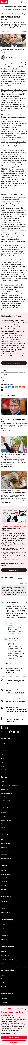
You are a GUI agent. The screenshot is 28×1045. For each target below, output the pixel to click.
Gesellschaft (4, 751)
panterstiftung (5, 855)
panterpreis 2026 (6, 858)
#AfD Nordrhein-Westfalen (11, 372)
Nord (2, 766)
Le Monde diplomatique (8, 959)
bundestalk (4, 870)
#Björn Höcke (4, 374)
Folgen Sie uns (4, 732)
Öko (2, 747)
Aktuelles (3, 812)
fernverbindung (5, 874)
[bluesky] (14, 732)
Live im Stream (5, 932)
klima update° (5, 878)
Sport (2, 758)
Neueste (20, 578)
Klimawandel (4, 789)
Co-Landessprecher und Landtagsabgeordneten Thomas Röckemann (11, 138)
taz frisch (3, 905)
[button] (26, 2)
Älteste (25, 578)
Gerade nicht (19, 1008)
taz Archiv (4, 963)
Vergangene (4, 935)
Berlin (2, 762)
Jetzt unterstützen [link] (14, 363)
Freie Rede (4, 885)
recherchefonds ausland (8, 851)
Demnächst (4, 924)
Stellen (3, 824)
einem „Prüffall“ (13, 92)
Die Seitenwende (6, 820)
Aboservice (4, 1002)
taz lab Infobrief (5, 912)
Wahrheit (3, 770)
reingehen (4, 889)
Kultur (2, 754)
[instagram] (18, 732)
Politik (3, 743)
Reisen (3, 975)
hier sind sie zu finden (9, 594)
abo (2, 839)
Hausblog (4, 816)
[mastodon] (10, 732)
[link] (2, 6)
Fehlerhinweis (20, 378)
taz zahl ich (4, 847)
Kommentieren (12, 378)
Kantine (3, 979)
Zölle (2, 781)
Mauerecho (4, 882)
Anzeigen (3, 986)
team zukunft (4, 901)
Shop (2, 982)
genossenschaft (5, 843)
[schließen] (25, 1008)
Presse (3, 828)
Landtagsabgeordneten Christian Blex (13, 142)
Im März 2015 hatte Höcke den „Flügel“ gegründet (13, 252)
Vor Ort (3, 928)
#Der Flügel (22, 372)
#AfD (2, 372)
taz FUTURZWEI (5, 955)
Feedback (4, 998)
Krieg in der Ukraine (6, 797)
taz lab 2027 (4, 939)
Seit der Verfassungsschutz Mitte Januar (14, 90)
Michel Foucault (5, 801)
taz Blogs (3, 951)
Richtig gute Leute (6, 793)
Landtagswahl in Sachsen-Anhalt (10, 785)
